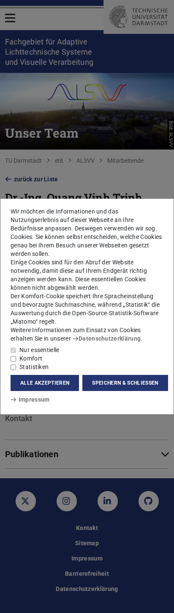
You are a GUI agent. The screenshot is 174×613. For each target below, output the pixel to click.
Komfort (30, 358)
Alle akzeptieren (44, 383)
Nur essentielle (39, 350)
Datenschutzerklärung (110, 338)
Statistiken (34, 366)
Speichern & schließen (125, 383)
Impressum (34, 399)
